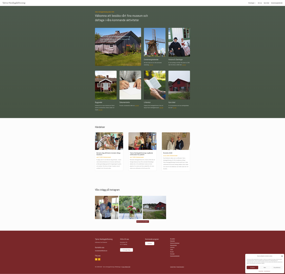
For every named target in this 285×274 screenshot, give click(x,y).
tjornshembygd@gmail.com (101, 250)
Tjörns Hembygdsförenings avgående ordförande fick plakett (141, 154)
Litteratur (172, 247)
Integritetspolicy (267, 271)
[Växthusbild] (130, 207)
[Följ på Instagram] (96, 259)
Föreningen (251, 3)
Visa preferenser (277, 267)
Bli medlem (172, 239)
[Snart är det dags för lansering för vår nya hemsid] (154, 207)
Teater (171, 249)
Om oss (260, 3)
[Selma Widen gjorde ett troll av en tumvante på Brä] (106, 207)
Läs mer (151, 65)
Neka (265, 267)
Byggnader (172, 241)
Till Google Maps (126, 250)
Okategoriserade (107, 157)
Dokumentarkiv (173, 245)
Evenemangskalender (277, 3)
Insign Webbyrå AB (126, 267)
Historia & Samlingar (174, 243)
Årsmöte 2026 (167, 153)
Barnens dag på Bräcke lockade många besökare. (108, 154)
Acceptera (252, 267)
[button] (282, 256)
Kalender (149, 243)
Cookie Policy (261, 271)
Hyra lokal (266, 3)
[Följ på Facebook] (99, 259)
